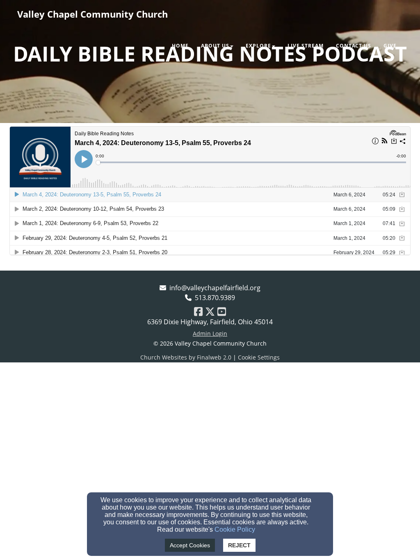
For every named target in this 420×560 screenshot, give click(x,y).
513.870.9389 (215, 297)
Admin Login (210, 333)
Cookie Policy (235, 529)
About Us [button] (215, 45)
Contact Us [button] (353, 45)
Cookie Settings (259, 357)
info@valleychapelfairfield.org (214, 287)
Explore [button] (258, 45)
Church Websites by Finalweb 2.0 (185, 357)
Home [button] (180, 45)
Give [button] (390, 45)
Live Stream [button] (306, 45)
